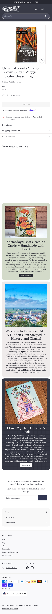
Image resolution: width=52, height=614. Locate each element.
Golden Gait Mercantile (11, 82)
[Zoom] (42, 60)
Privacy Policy (7, 555)
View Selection (26, 275)
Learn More (26, 465)
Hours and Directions (10, 552)
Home (4, 539)
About (4, 546)
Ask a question (8, 136)
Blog (3, 542)
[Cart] (42, 9)
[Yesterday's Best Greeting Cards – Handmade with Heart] (26, 222)
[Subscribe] (42, 497)
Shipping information (11, 130)
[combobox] (26, 16)
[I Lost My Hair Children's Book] (26, 402)
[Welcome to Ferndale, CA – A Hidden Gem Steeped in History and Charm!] (26, 305)
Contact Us (6, 549)
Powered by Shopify (10, 608)
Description (7, 125)
